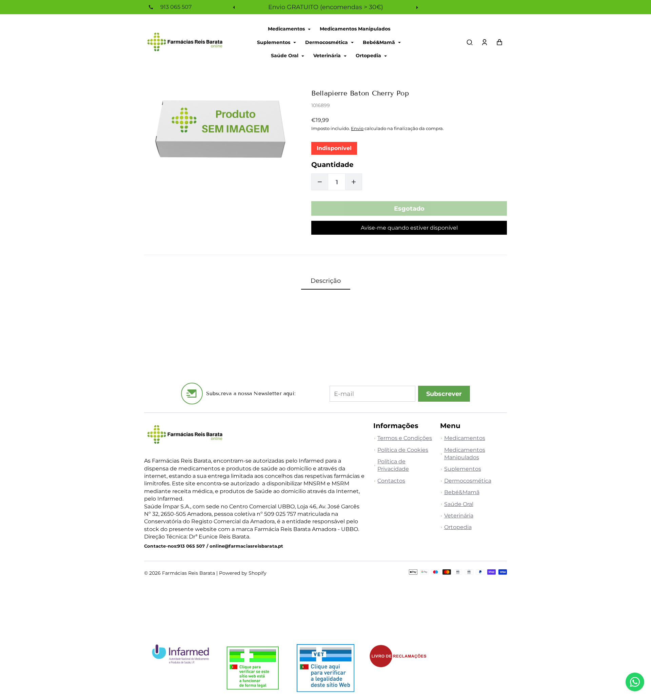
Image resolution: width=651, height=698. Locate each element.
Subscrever (444, 393)
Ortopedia (369, 55)
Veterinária (327, 55)
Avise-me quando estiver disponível (409, 228)
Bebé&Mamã (379, 42)
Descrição (326, 280)
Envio (357, 128)
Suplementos (274, 42)
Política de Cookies (402, 450)
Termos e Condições (404, 438)
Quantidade (332, 165)
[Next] (416, 7)
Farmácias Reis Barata (188, 573)
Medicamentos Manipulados (355, 29)
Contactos (391, 481)
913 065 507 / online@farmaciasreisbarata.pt (230, 546)
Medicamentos (287, 29)
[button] (469, 42)
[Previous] (235, 7)
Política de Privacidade (393, 465)
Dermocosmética (327, 42)
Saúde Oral (285, 55)
